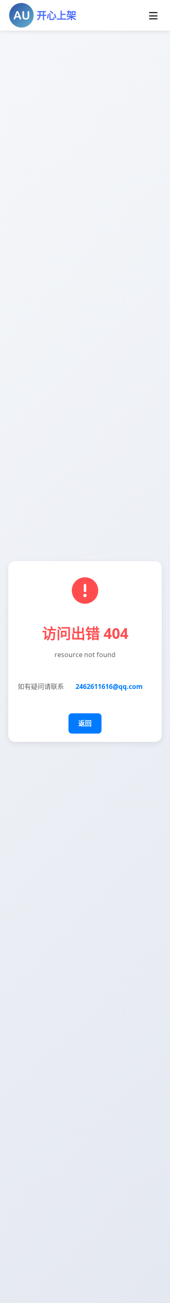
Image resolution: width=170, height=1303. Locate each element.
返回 (85, 723)
